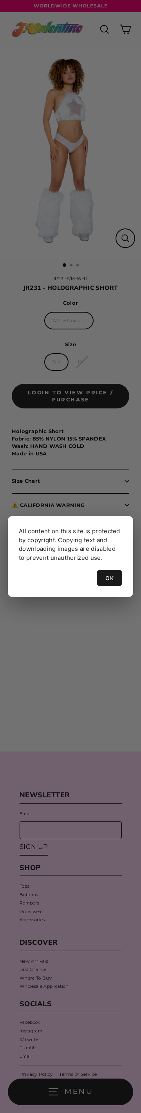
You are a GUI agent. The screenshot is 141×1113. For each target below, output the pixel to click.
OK (109, 578)
